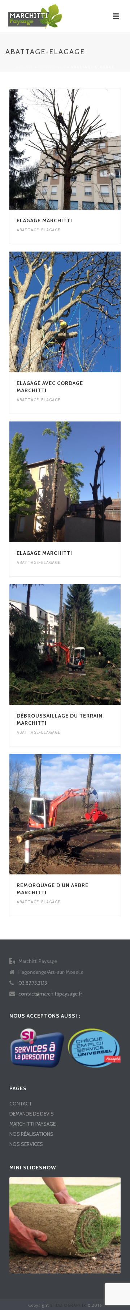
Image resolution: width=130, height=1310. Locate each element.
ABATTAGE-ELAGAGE (38, 229)
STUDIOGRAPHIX (68, 1305)
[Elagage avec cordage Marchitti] (79, 312)
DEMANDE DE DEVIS (31, 1113)
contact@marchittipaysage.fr (50, 993)
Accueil (24, 67)
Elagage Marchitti (44, 220)
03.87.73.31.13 (32, 983)
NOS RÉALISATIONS (31, 1134)
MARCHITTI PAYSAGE (32, 1124)
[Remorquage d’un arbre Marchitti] (79, 814)
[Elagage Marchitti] (79, 149)
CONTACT (20, 1103)
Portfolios (52, 67)
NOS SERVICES (26, 1144)
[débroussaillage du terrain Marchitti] (79, 644)
